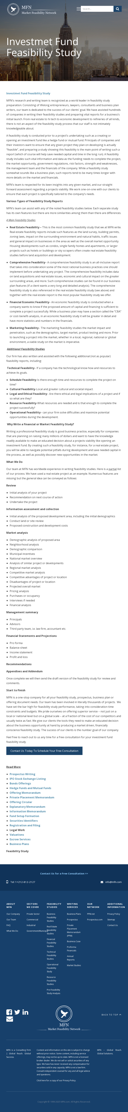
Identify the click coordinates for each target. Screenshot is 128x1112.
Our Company (13, 914)
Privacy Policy (113, 914)
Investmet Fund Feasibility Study (28, 93)
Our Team (11, 919)
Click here (41, 1080)
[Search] (118, 9)
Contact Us (112, 925)
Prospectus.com (94, 919)
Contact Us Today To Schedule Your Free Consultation (44, 751)
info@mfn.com (114, 882)
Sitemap (111, 919)
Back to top (110, 1014)
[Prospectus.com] (33, 9)
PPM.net (91, 914)
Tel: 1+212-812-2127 (22, 882)
